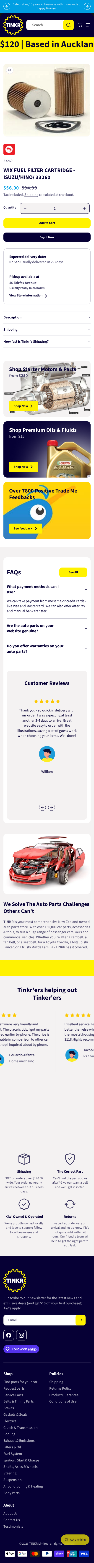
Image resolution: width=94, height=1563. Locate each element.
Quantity (9, 207)
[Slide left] (42, 807)
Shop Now (21, 406)
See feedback (23, 528)
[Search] (68, 25)
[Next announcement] (87, 6)
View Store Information (25, 296)
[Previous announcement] (6, 6)
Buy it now (47, 237)
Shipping (31, 194)
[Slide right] (51, 807)
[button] (87, 24)
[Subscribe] (81, 1320)
